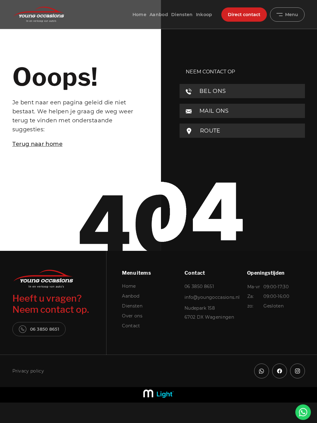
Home (139, 14)
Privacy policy (28, 371)
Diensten (182, 14)
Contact (131, 326)
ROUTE (209, 130)
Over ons (132, 316)
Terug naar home (37, 144)
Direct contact (244, 14)
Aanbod (159, 14)
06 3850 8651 (44, 329)
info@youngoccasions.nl (212, 297)
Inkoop (204, 14)
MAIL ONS (213, 110)
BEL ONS (212, 91)
